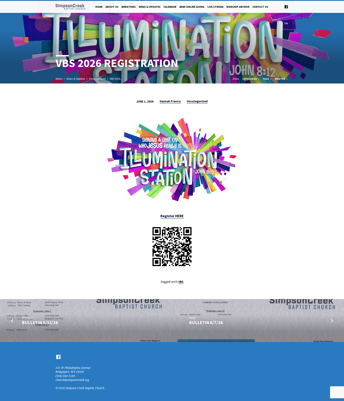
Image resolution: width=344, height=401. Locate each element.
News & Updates (149, 7)
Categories (249, 78)
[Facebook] (286, 7)
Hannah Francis (170, 101)
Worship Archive (237, 7)
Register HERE (172, 216)
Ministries (128, 7)
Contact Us (260, 7)
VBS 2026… (115, 78)
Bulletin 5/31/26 (40, 322)
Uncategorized (97, 78)
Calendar (169, 7)
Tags (266, 78)
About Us (112, 7)
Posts (236, 78)
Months (280, 78)
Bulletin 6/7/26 (206, 322)
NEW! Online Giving (191, 7)
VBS (181, 282)
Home (99, 7)
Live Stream (215, 7)
